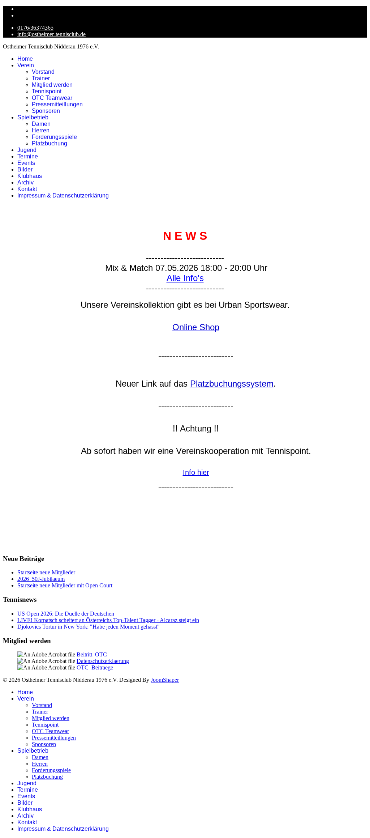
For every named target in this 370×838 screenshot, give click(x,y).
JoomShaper (165, 680)
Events (26, 163)
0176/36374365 (35, 28)
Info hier (196, 472)
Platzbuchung (49, 143)
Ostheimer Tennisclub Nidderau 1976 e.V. (51, 46)
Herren (41, 130)
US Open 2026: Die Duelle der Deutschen (65, 614)
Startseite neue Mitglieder (46, 572)
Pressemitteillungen (57, 104)
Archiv (25, 182)
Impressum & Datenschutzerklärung (63, 195)
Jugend (26, 150)
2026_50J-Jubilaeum (41, 579)
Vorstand (43, 72)
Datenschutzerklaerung (103, 661)
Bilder (25, 169)
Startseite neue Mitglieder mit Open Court (64, 585)
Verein (25, 65)
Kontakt (27, 189)
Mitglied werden (52, 85)
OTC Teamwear (52, 98)
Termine (27, 156)
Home (25, 59)
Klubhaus (29, 176)
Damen (41, 124)
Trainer (41, 78)
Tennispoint (46, 91)
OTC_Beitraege (95, 667)
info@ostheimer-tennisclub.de (51, 34)
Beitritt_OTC (92, 654)
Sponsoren (46, 111)
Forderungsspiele (54, 137)
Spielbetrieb (32, 117)
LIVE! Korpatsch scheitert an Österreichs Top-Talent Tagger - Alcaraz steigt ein (108, 620)
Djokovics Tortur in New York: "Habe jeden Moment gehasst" (88, 627)
